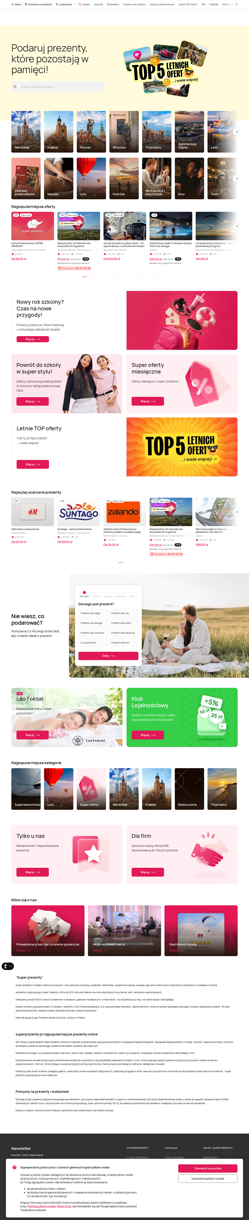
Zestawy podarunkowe (162, 4)
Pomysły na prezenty (40, 4)
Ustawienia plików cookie (208, 1178)
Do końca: (68, 268)
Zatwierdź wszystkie (207, 1168)
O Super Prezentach (137, 1157)
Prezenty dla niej (120, 613)
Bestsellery (113, 4)
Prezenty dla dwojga (91, 623)
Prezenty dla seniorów (123, 632)
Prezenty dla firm (120, 642)
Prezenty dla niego (90, 613)
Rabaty (86, 4)
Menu (18, 4)
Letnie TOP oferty (187, 4)
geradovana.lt (210, 1157)
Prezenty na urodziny (134, 4)
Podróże (214, 4)
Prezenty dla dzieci (121, 623)
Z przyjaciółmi (88, 642)
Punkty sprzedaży (174, 1157)
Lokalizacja (65, 4)
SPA (203, 4)
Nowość (98, 4)
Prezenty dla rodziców (92, 632)
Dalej (105, 656)
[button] (237, 132)
